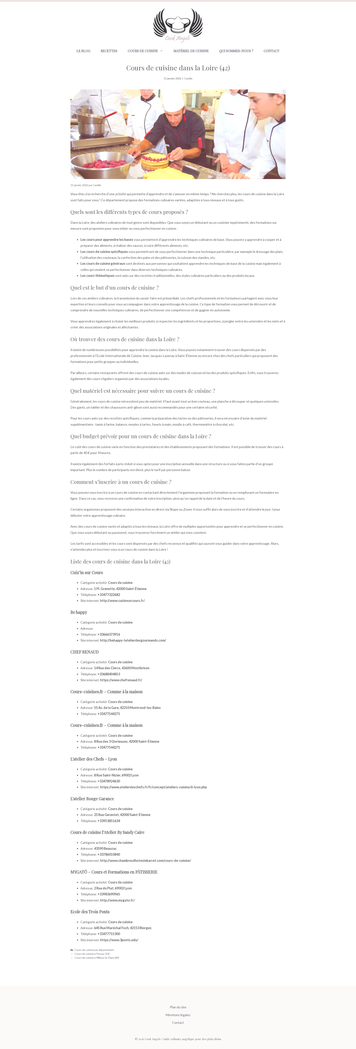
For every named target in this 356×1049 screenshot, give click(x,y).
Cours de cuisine (143, 51)
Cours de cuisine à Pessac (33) (92, 953)
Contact (271, 51)
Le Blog (83, 51)
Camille (188, 78)
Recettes (109, 51)
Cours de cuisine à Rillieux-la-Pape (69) (97, 957)
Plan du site (178, 1007)
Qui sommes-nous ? (236, 51)
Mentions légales (178, 1015)
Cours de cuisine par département (94, 949)
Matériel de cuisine (191, 51)
